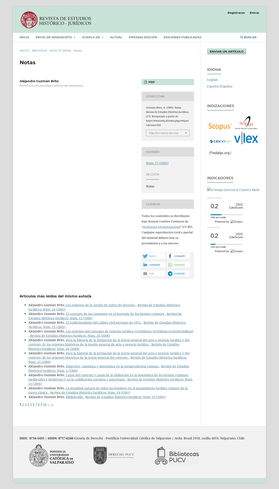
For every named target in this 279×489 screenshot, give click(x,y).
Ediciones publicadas (182, 37)
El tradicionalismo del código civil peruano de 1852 (104, 322)
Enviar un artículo (226, 51)
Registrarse (236, 12)
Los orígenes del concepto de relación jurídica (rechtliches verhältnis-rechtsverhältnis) (129, 331)
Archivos (39, 50)
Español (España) (219, 86)
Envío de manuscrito (54, 37)
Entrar (254, 12)
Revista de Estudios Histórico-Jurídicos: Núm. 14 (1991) (90, 392)
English (212, 80)
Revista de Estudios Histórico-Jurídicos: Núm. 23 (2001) (125, 397)
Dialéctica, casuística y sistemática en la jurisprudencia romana (112, 366)
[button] (153, 256)
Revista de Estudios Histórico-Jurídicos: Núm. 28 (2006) (70, 336)
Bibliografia (75, 397)
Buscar (250, 37)
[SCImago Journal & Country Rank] (233, 190)
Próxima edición (143, 37)
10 (45, 404)
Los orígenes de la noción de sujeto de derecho (101, 305)
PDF (151, 82)
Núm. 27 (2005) (60, 50)
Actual (116, 37)
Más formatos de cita (163, 133)
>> (52, 404)
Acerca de (91, 37)
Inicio (24, 37)
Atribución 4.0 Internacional (161, 227)
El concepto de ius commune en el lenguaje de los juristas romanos (115, 314)
